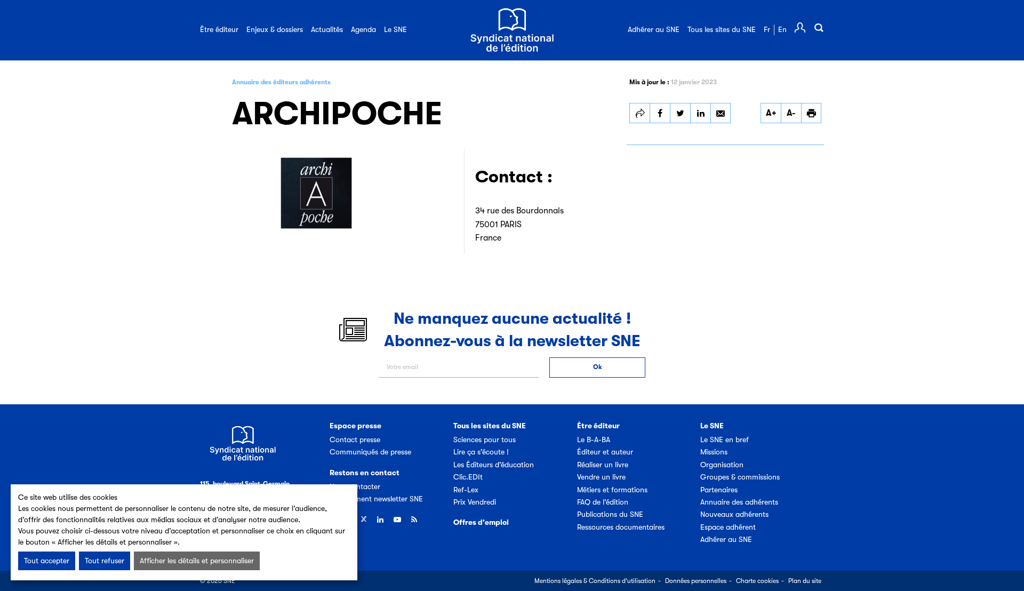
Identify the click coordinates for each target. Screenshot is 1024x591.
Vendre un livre (601, 477)
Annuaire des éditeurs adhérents (281, 82)
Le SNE (395, 29)
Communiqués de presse (370, 452)
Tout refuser (104, 560)
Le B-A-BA (593, 439)
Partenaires (719, 489)
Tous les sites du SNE (721, 29)
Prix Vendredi (474, 502)
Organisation (721, 464)
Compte (800, 27)
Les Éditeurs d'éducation (493, 464)
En (782, 29)
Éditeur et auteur (605, 452)
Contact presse (355, 439)
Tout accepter (46, 560)
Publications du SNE (610, 514)
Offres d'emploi (481, 522)
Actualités (327, 29)
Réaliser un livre (602, 464)
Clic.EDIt (468, 477)
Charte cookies (757, 581)
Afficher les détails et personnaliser (197, 560)
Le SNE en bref (724, 439)
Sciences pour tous (484, 439)
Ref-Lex (465, 489)
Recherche (818, 27)
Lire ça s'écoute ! (481, 452)
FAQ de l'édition (602, 502)
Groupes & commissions (740, 477)
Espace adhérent (728, 527)
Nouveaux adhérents (734, 514)
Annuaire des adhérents (739, 502)
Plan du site (804, 581)
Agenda (363, 29)
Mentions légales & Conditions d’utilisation (594, 581)
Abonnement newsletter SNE (376, 498)
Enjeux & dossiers (274, 29)
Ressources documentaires (621, 527)
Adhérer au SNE (653, 29)
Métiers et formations (612, 489)
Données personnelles (695, 581)
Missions (713, 452)
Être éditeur (219, 29)
